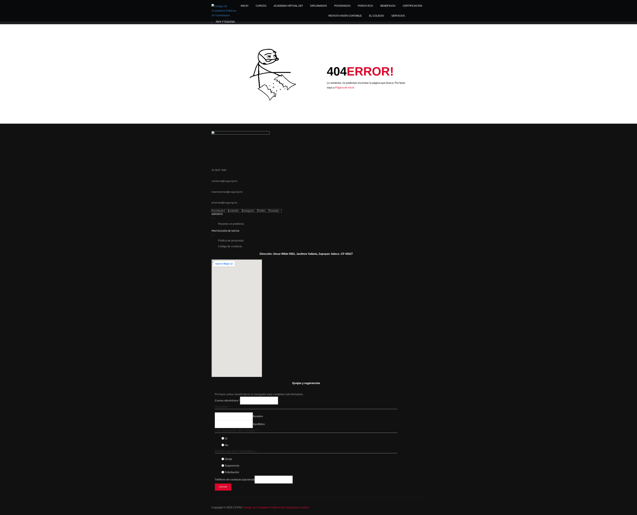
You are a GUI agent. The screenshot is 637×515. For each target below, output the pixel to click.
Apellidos (259, 424)
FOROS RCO (365, 5)
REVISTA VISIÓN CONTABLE (345, 15)
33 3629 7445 (219, 170)
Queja (228, 459)
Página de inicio (344, 87)
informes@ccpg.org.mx (224, 202)
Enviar (223, 487)
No (226, 445)
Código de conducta (230, 246)
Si (226, 438)
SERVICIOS (398, 15)
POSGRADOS (342, 5)
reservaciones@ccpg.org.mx (227, 191)
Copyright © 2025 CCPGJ (227, 507)
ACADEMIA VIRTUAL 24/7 (288, 5)
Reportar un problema (231, 223)
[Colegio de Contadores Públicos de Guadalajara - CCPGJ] (224, 11)
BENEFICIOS (387, 5)
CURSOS (261, 5)
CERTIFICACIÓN (412, 5)
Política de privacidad (231, 240)
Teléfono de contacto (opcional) (235, 479)
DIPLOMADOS (318, 5)
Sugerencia (232, 465)
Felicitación (232, 472)
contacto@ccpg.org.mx (224, 181)
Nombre (258, 416)
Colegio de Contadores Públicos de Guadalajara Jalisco (276, 507)
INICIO (244, 5)
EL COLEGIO (376, 15)
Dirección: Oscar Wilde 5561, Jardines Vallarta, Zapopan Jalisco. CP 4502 (305, 253)
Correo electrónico (227, 400)
